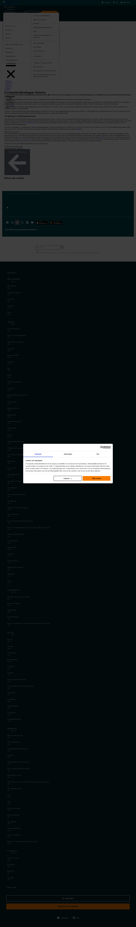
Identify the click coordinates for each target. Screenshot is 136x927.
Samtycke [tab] (38, 454)
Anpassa (67, 478)
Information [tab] (68, 454)
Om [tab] (98, 454)
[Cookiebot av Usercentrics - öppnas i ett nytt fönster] (102, 447)
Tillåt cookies (96, 478)
